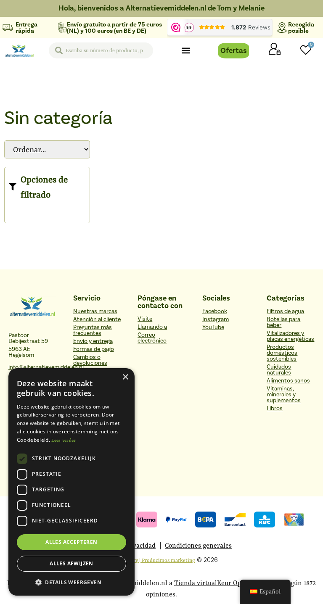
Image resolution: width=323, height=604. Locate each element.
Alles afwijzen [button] (71, 563)
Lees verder (63, 440)
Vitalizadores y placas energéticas (290, 336)
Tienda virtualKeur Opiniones (219, 583)
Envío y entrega (93, 341)
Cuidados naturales (279, 370)
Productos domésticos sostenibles (282, 353)
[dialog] (71, 482)
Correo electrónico (152, 338)
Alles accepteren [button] (71, 542)
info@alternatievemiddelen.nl (46, 367)
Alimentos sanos (288, 381)
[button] (186, 51)
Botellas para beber (283, 322)
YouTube (213, 327)
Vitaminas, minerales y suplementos (284, 394)
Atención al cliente (97, 319)
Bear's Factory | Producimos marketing (150, 560)
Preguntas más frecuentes (92, 330)
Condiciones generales (198, 545)
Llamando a (152, 327)
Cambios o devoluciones (90, 360)
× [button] (125, 377)
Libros (275, 408)
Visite (145, 319)
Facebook (214, 311)
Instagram (215, 319)
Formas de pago (93, 349)
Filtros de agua (285, 311)
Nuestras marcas (95, 311)
